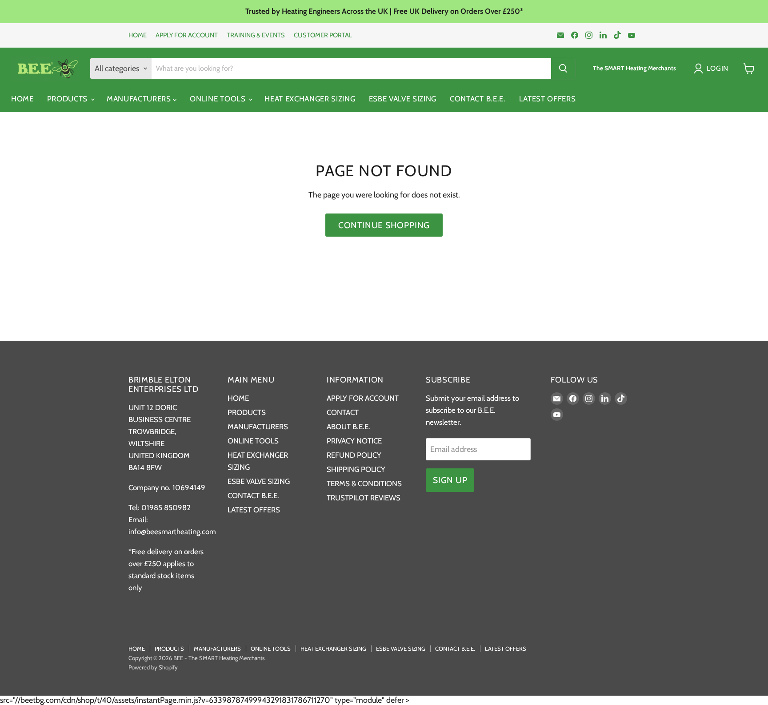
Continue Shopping (384, 225)
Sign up (450, 480)
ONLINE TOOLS (219, 98)
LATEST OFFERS (547, 98)
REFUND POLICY (354, 455)
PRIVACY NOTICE (354, 440)
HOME (137, 35)
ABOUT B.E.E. (348, 426)
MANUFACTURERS (140, 98)
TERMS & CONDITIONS (364, 483)
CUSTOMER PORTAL (323, 35)
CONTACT (343, 412)
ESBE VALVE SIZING (403, 98)
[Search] (563, 68)
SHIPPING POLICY (356, 469)
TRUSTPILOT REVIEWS (363, 497)
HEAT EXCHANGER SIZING (309, 98)
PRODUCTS (68, 98)
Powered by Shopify (153, 667)
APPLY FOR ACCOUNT (187, 35)
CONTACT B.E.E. (478, 98)
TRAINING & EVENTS (256, 35)
